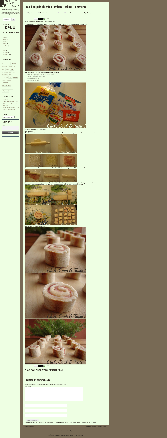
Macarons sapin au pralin (9, 109)
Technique (5, 52)
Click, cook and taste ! (75, 12)
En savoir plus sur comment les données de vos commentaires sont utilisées (75, 422)
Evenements (5, 72)
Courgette (4, 66)
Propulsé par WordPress (54, 435)
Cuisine (3, 80)
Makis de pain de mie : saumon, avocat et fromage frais (71, 24)
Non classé (5, 45)
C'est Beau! (6, 91)
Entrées (4, 41)
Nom (26, 403)
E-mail (26, 408)
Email (3, 125)
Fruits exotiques (5, 63)
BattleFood (5, 82)
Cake (3, 69)
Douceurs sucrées (7, 88)
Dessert (4, 39)
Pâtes (10, 77)
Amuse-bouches (6, 35)
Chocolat (5, 77)
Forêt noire (5, 99)
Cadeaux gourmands (6, 85)
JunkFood (9, 80)
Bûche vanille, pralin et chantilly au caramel (10, 104)
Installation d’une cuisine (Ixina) (10, 101)
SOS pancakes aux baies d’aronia (11, 107)
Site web (27, 413)
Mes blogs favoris (71, 430)
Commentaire (28, 386)
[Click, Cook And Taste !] (10, 8)
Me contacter (64, 430)
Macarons (15, 77)
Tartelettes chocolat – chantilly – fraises (97, 426)
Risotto (12, 69)
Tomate (10, 66)
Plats (4, 50)
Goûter (4, 43)
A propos (58, 430)
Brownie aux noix (28, 426)
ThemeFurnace (79, 435)
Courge (10, 74)
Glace (15, 66)
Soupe (10, 72)
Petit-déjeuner (6, 48)
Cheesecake (4, 74)
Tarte (14, 72)
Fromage (13, 63)
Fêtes (7, 69)
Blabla (4, 37)
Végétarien (5, 54)
